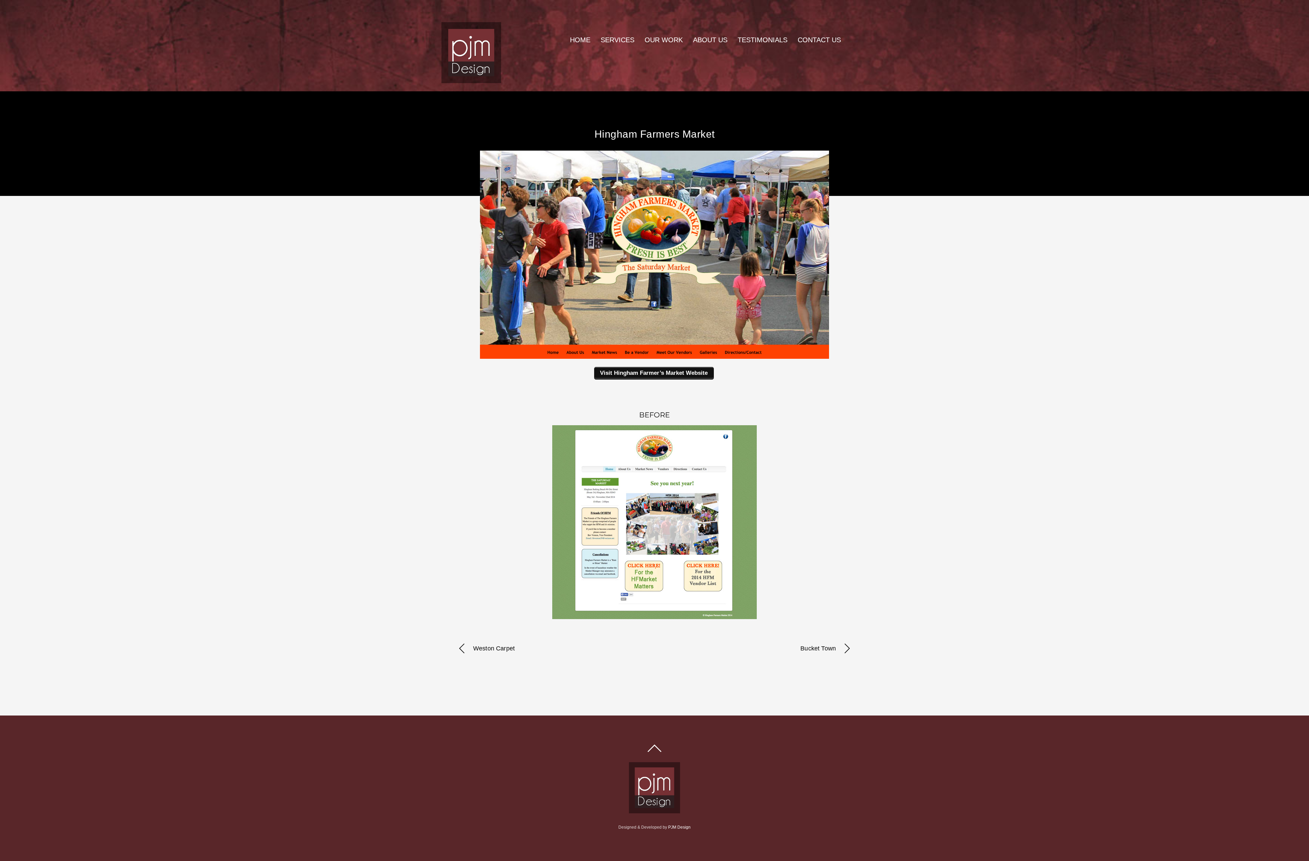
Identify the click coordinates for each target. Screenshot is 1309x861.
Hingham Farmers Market (655, 134)
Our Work (664, 40)
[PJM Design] (471, 80)
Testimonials (762, 40)
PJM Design (679, 827)
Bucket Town (818, 648)
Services (617, 40)
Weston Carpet (494, 648)
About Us (710, 40)
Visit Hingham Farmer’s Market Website (654, 373)
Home (580, 40)
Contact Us (819, 40)
